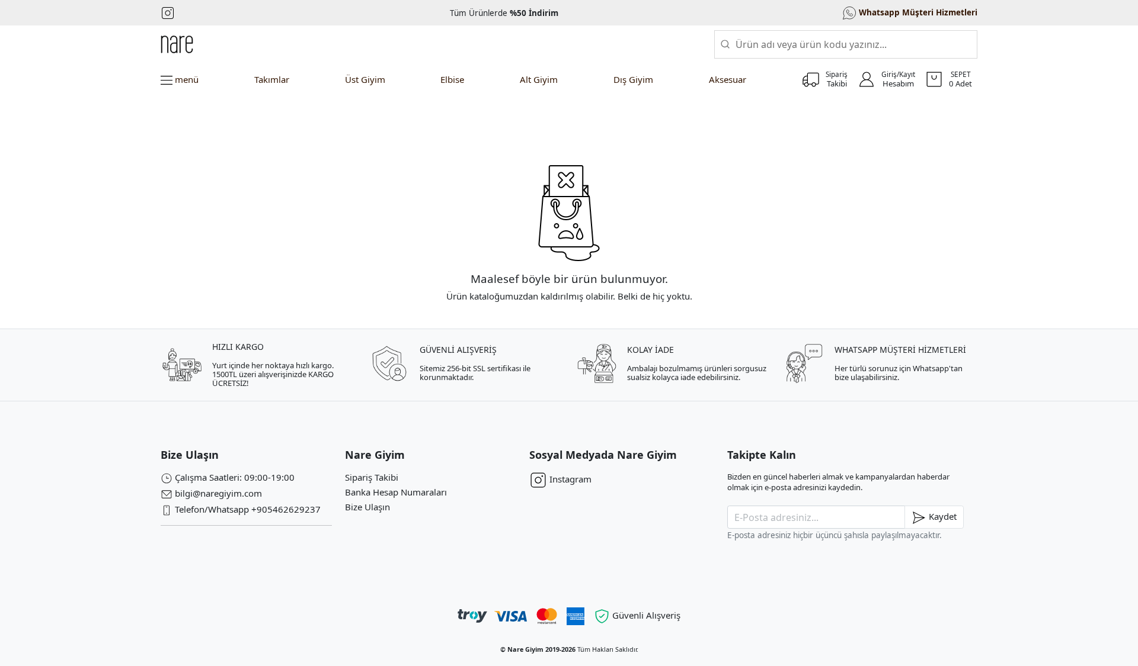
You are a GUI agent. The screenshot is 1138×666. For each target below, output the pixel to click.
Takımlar (271, 79)
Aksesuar (727, 79)
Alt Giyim (539, 79)
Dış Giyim (633, 79)
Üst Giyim (365, 79)
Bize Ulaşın (367, 507)
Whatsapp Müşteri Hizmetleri (916, 12)
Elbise (452, 79)
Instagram (569, 479)
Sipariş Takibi (371, 477)
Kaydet (941, 516)
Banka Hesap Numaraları (396, 492)
